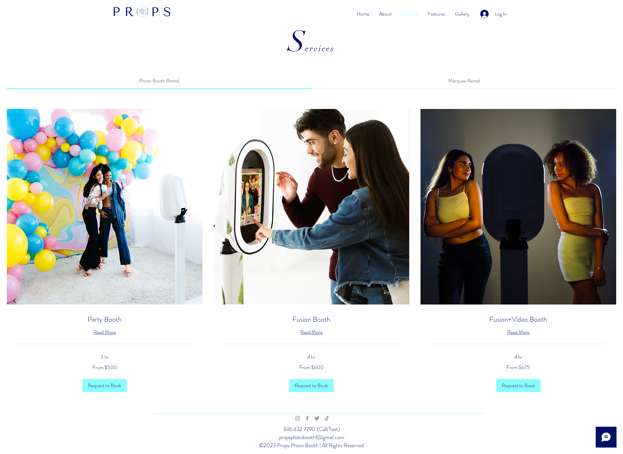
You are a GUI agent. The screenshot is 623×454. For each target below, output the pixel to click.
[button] (104, 385)
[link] (159, 80)
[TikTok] (327, 418)
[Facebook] (307, 418)
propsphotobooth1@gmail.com (311, 437)
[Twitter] (317, 418)
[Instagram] (297, 418)
